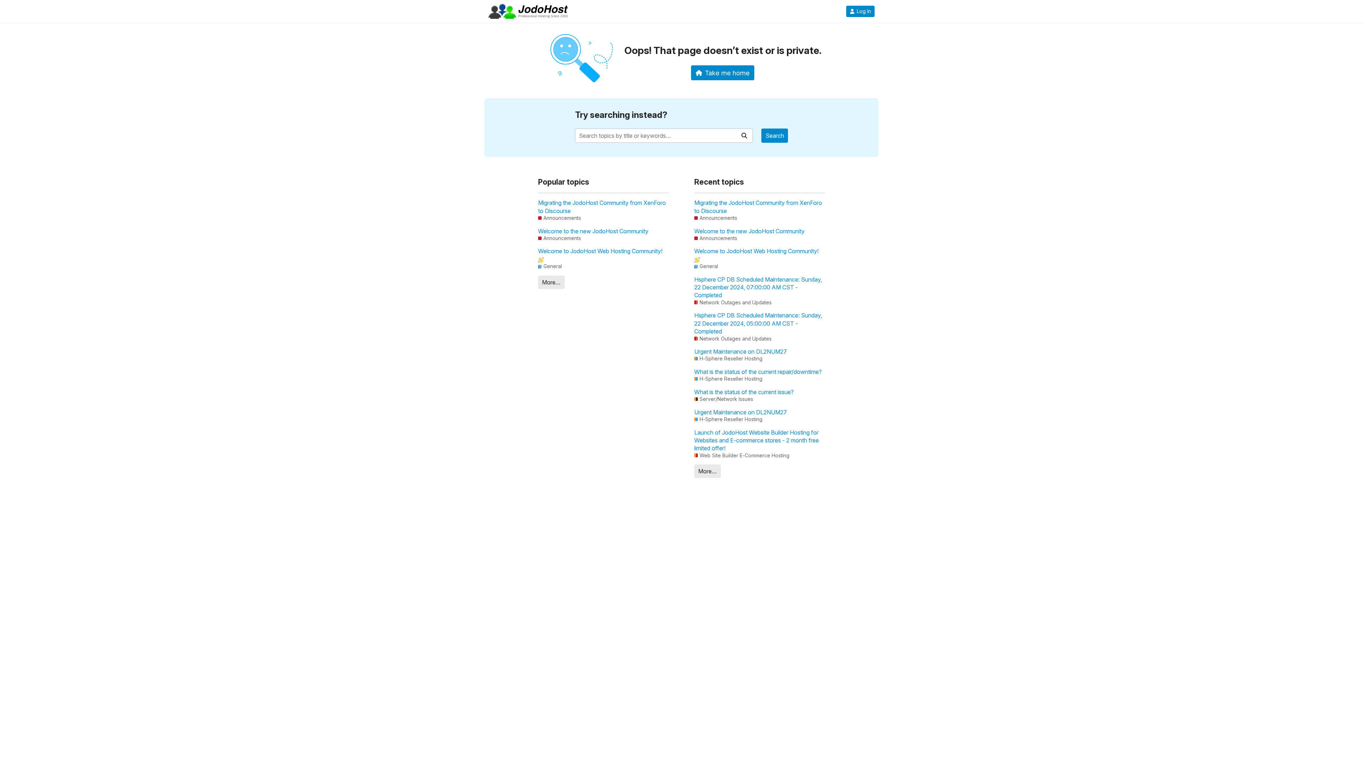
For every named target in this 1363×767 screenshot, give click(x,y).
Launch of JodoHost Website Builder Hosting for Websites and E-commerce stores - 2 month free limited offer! (756, 440)
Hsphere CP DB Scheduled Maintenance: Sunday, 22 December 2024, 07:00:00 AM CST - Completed (758, 287)
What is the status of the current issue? (744, 392)
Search (775, 135)
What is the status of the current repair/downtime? (758, 371)
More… (551, 282)
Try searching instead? (621, 115)
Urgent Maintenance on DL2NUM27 (740, 351)
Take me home (727, 73)
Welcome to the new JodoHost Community (593, 231)
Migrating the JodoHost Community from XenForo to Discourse (602, 206)
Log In (864, 11)
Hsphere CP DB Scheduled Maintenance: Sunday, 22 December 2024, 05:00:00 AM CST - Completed (758, 323)
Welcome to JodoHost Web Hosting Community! (600, 251)
